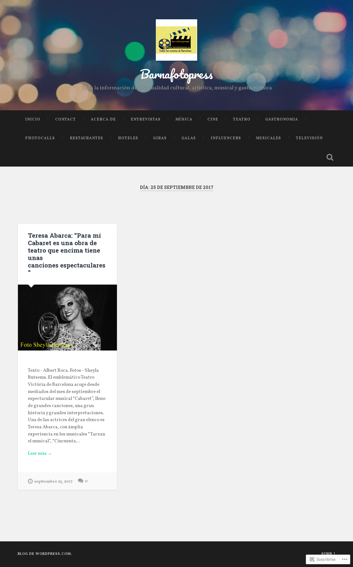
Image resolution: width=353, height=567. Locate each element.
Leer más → (40, 453)
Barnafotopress (176, 74)
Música (183, 119)
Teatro (241, 119)
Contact (65, 119)
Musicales (268, 138)
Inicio (32, 119)
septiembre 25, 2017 (53, 481)
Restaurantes (86, 138)
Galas (188, 138)
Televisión (309, 138)
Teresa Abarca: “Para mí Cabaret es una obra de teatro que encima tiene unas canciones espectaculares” (66, 254)
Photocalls (40, 138)
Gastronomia (281, 119)
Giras (160, 138)
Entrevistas (146, 119)
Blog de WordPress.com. (45, 554)
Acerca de (103, 119)
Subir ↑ (328, 554)
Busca (329, 157)
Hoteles (128, 138)
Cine (212, 119)
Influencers (226, 138)
